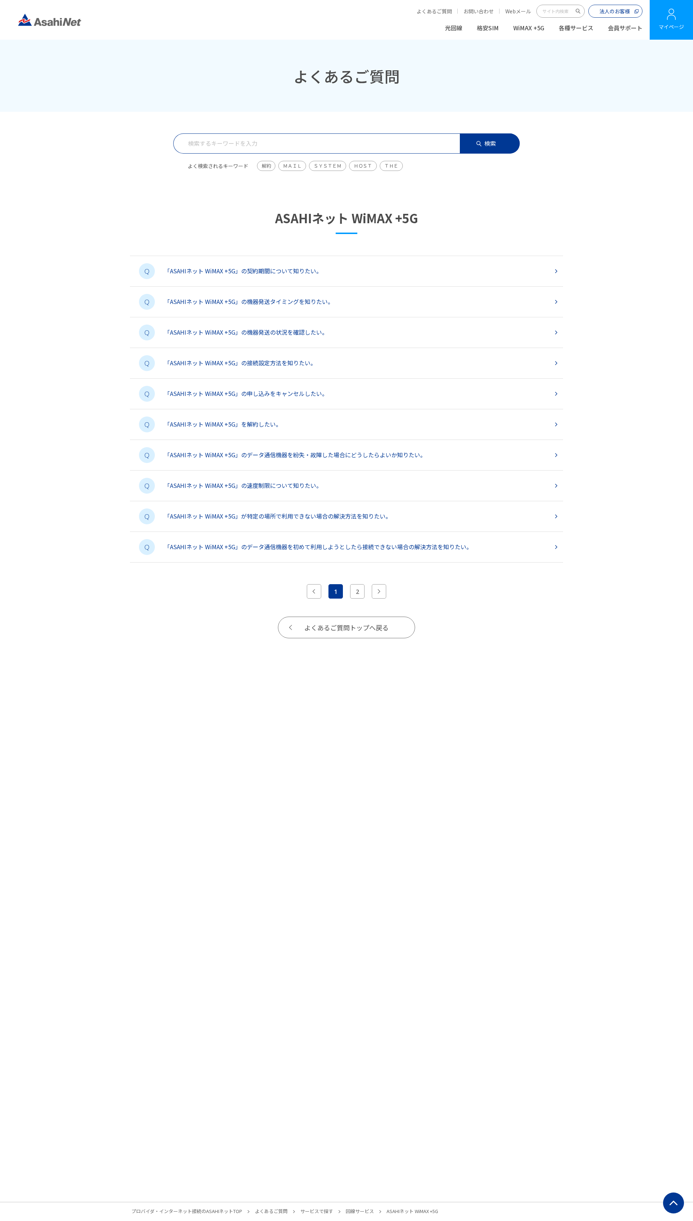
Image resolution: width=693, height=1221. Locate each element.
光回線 (453, 27)
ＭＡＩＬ (292, 165)
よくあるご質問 (434, 11)
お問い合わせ (478, 11)
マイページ (671, 26)
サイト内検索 (578, 11)
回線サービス (360, 1211)
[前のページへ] (314, 591)
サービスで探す (316, 1211)
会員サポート (625, 27)
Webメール (518, 11)
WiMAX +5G (528, 27)
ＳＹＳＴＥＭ (327, 165)
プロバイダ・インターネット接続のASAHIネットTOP (186, 1211)
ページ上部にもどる (673, 1203)
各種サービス (576, 27)
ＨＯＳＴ (363, 165)
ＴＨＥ (391, 165)
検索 (490, 143)
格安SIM (488, 27)
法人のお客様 (615, 11)
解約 (266, 165)
